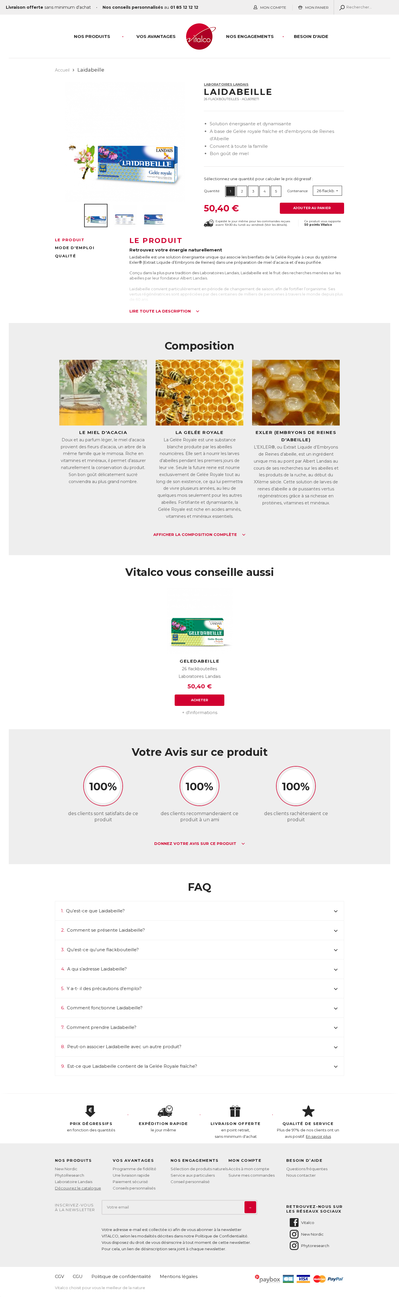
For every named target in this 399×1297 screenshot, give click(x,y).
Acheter (199, 700)
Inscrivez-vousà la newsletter (75, 1207)
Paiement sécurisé (130, 1181)
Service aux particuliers (193, 1175)
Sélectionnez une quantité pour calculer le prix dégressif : (258, 178)
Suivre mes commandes (251, 1175)
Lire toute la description (160, 311)
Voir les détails (276, 225)
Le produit (69, 239)
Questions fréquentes (306, 1168)
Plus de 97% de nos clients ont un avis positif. (308, 1130)
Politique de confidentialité (121, 1276)
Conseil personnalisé (190, 1181)
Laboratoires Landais (226, 84)
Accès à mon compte (248, 1168)
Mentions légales (178, 1276)
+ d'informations (199, 712)
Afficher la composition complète (195, 535)
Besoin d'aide (311, 36)
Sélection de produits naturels (199, 1168)
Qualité (65, 256)
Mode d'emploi (74, 247)
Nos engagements (250, 36)
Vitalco (307, 1222)
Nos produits (92, 36)
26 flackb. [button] (326, 190)
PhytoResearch (69, 1175)
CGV (59, 1276)
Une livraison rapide (131, 1175)
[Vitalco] (199, 46)
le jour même (163, 1126)
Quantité (211, 191)
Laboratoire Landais (73, 1181)
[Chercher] (340, 7)
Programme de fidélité (134, 1168)
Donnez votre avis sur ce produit (195, 844)
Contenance (297, 191)
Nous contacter (301, 1175)
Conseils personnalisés (134, 1188)
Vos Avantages (156, 36)
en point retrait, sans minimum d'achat (236, 1130)
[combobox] (327, 191)
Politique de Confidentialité (221, 1236)
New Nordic (66, 1168)
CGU (78, 1276)
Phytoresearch (315, 1245)
